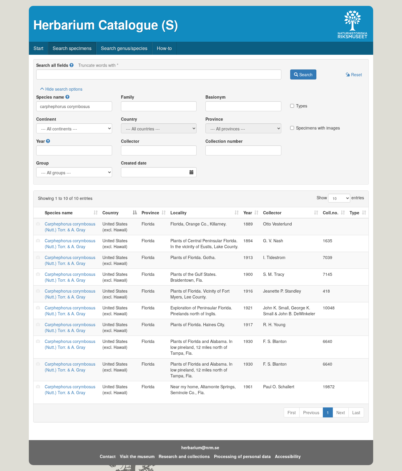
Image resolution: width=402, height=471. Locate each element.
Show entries (340, 197)
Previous (311, 412)
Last (356, 412)
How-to (164, 48)
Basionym (215, 97)
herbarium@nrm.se (200, 447)
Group (42, 163)
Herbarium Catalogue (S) (105, 24)
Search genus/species (124, 48)
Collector (130, 141)
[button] (71, 65)
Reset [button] (356, 74)
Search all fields (52, 65)
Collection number (223, 141)
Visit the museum (137, 456)
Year (40, 141)
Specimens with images (318, 128)
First (292, 412)
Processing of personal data (242, 456)
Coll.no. (330, 212)
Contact (108, 456)
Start (38, 48)
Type (354, 212)
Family (127, 97)
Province (214, 119)
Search (305, 74)
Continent (46, 119)
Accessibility (288, 456)
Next (340, 412)
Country (129, 119)
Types (301, 106)
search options (63, 89)
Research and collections (184, 456)
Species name (50, 97)
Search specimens (72, 48)
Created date (134, 163)
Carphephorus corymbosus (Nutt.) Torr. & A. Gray (70, 227)
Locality (178, 212)
